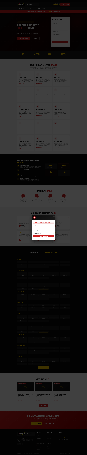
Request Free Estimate (44, 236)
